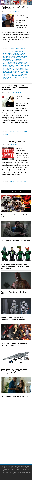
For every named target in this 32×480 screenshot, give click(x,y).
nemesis (18, 63)
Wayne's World (18, 77)
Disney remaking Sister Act (13, 141)
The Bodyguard (15, 71)
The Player (14, 74)
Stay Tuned (23, 68)
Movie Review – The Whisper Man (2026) (16, 240)
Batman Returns (22, 53)
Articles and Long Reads (19, 419)
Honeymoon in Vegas (13, 59)
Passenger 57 (11, 65)
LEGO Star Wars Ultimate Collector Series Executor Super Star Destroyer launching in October (15, 371)
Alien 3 (17, 51)
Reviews (19, 414)
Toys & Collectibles (19, 442)
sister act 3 (20, 133)
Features (19, 417)
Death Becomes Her (20, 56)
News (25, 131)
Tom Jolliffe (14, 50)
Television (19, 433)
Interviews (19, 422)
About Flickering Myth (19, 450)
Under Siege (20, 75)
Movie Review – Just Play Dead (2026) (15, 397)
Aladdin (12, 51)
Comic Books (19, 436)
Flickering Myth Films (19, 445)
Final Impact (18, 57)
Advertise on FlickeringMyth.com (19, 453)
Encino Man (12, 57)
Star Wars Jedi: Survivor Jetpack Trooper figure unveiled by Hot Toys (14, 318)
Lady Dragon (13, 60)
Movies (9, 50)
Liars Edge (12, 62)
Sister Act (24, 66)
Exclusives (19, 425)
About (19, 448)
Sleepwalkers (7, 68)
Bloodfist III (12, 54)
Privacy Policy (17, 472)
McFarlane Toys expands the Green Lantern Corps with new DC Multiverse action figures (15, 266)
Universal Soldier (8, 77)
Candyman (11, 56)
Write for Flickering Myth (19, 456)
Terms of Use (8, 472)
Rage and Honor (19, 65)
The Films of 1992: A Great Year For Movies (15, 8)
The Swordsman (22, 74)
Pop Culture (19, 428)
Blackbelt (6, 54)
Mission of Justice (21, 62)
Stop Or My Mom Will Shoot (10, 69)
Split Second (15, 68)
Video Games (19, 439)
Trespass (5, 75)
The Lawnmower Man (19, 72)
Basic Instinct (13, 53)
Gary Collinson (14, 131)
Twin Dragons (13, 75)
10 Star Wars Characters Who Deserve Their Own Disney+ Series (15, 344)
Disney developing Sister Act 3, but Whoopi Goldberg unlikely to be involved (15, 87)
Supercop (21, 69)
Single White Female (14, 66)
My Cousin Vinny (11, 63)
